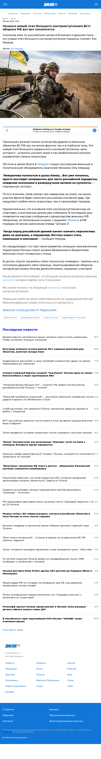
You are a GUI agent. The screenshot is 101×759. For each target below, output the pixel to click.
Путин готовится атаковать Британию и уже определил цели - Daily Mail (47, 549)
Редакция (8, 715)
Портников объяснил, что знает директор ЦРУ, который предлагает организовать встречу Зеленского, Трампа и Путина (44, 479)
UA (96, 4)
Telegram (43, 164)
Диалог (5, 18)
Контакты (8, 721)
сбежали (73, 220)
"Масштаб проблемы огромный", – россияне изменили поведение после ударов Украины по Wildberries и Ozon (48, 398)
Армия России (10, 318)
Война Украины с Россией (73, 318)
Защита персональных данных (66, 721)
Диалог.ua (7, 732)
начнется (9, 280)
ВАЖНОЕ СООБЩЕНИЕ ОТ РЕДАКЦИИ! (29, 310)
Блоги (13, 18)
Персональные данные (62, 715)
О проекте (8, 709)
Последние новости (20, 329)
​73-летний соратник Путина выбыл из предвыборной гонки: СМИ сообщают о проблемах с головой (43, 560)
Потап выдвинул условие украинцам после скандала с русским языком (47, 432)
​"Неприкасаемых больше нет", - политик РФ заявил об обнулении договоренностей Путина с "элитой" (44, 386)
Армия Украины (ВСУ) (30, 318)
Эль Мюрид (16, 48)
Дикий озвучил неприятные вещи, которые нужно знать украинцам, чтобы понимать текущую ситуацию (45, 338)
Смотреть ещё (13, 629)
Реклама (54, 709)
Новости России (51, 318)
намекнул (54, 287)
